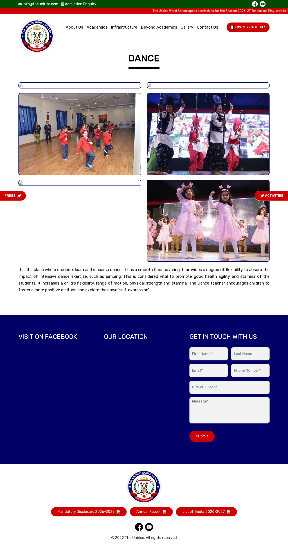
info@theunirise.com (40, 4)
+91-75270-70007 (250, 27)
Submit (202, 436)
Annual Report (149, 511)
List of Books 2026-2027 (204, 511)
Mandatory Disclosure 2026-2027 (86, 511)
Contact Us (207, 27)
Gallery (187, 27)
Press (10, 196)
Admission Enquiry (80, 4)
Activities (273, 196)
